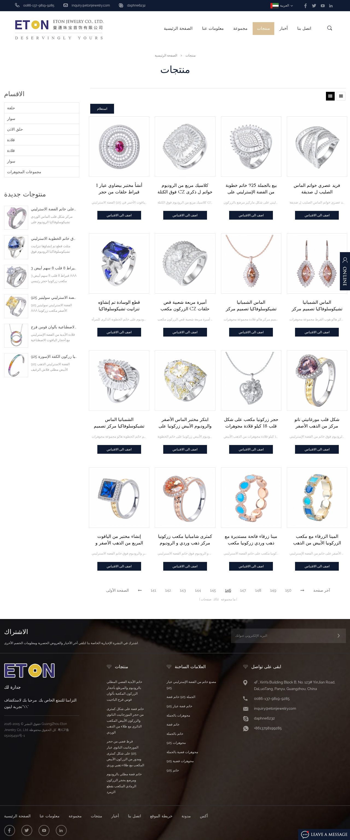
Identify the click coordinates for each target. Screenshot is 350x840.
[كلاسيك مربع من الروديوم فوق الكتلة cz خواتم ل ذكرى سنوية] (185, 146)
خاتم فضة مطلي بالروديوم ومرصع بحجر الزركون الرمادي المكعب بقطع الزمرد (124, 783)
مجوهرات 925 (176, 743)
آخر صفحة (321, 590)
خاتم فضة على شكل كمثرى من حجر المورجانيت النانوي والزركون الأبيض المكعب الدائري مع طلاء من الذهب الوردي (125, 720)
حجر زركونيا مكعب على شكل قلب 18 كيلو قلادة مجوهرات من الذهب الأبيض (251, 423)
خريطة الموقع (161, 816)
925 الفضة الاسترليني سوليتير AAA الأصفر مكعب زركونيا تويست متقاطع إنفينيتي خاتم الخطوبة (54, 298)
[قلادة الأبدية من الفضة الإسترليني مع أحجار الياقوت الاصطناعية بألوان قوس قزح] (16, 335)
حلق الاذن (15, 129)
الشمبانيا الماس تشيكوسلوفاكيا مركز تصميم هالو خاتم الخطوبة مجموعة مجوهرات (119, 423)
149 (273, 590)
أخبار (283, 28)
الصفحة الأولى (117, 590)
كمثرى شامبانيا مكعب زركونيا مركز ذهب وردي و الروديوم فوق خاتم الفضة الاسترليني (185, 540)
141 (153, 590)
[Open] (345, 274)
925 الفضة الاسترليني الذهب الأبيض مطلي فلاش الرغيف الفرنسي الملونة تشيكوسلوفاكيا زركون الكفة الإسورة (54, 357)
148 (258, 590)
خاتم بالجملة (175, 734)
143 (183, 590)
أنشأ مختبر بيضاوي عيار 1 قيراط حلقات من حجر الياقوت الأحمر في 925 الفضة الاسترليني (119, 189)
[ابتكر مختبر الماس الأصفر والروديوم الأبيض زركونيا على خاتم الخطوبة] (185, 380)
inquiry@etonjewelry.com (91, 5)
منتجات (263, 28)
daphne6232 (136, 5)
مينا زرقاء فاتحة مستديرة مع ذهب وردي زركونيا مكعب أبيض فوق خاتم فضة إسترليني (251, 540)
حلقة (11, 108)
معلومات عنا (213, 28)
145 (213, 590)
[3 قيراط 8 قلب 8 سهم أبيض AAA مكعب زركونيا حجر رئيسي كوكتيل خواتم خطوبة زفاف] (16, 276)
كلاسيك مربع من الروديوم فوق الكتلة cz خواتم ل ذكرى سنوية (185, 189)
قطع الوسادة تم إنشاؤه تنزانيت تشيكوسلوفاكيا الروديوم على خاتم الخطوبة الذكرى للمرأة (119, 306)
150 (288, 590)
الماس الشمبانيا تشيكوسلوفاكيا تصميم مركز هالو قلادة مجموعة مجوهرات (251, 306)
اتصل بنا (304, 28)
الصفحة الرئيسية (178, 28)
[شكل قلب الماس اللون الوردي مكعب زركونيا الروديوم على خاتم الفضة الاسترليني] (16, 217)
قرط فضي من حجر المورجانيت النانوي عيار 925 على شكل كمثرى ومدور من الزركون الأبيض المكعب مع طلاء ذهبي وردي (125, 753)
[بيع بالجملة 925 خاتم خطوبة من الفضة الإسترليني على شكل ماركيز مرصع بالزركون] (251, 146)
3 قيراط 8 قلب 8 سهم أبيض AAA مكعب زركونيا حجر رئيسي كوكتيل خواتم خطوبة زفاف (54, 268)
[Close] (345, 299)
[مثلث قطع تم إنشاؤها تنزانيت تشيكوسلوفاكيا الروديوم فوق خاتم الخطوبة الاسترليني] (16, 247)
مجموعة (240, 28)
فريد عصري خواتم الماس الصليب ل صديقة (317, 188)
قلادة (11, 140)
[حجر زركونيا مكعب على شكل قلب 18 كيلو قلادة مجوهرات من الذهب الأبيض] (251, 380)
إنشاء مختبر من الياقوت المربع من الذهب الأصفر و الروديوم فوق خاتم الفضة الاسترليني (119, 540)
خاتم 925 (173, 770)
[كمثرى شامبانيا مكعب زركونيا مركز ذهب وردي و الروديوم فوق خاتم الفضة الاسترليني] (185, 497)
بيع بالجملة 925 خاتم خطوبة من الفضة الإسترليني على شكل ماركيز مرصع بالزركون (251, 189)
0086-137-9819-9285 (272, 699)
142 (168, 590)
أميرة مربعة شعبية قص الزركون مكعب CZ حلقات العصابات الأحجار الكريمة (185, 306)
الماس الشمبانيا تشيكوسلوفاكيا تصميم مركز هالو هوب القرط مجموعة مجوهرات (317, 306)
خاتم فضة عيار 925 (179, 706)
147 (243, 590)
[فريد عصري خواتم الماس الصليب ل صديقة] (317, 146)
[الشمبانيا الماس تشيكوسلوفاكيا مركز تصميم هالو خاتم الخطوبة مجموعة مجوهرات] (119, 380)
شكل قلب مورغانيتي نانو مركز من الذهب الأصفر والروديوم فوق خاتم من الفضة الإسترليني (316, 423)
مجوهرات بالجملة (178, 715)
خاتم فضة (173, 724)
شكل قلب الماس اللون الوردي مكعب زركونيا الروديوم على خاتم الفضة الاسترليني (54, 209)
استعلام (102, 109)
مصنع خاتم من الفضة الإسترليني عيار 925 (191, 685)
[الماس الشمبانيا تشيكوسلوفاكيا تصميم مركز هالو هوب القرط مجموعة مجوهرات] (317, 263)
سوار (11, 118)
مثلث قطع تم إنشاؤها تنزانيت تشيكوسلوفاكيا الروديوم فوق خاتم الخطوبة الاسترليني (54, 239)
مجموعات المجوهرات (24, 172)
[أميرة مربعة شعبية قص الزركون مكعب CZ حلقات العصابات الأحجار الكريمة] (185, 263)
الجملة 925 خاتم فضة (181, 697)
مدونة (186, 816)
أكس (204, 816)
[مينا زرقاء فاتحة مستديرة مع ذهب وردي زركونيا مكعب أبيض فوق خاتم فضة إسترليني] (251, 497)
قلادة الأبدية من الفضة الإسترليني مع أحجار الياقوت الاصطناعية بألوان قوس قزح (54, 327)
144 (198, 590)
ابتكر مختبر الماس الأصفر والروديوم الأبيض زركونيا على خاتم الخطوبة (185, 423)
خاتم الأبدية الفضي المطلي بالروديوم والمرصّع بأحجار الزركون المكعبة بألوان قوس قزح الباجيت (124, 691)
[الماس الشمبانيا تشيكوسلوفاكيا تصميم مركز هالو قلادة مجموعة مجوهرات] (251, 263)
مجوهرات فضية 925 (180, 761)
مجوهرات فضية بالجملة (182, 752)
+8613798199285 (268, 728)
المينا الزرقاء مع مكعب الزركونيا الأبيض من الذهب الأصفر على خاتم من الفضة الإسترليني (317, 540)
